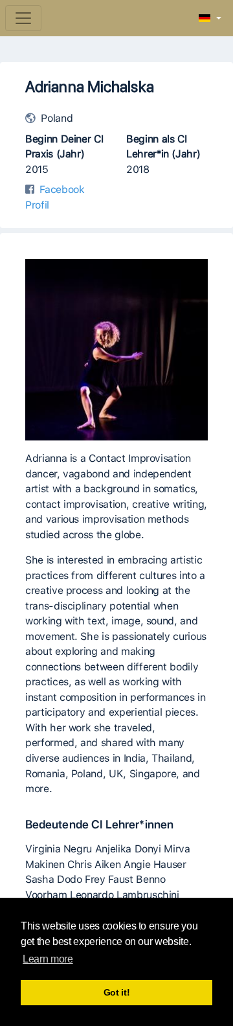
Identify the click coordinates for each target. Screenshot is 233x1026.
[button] (210, 18)
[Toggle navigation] (23, 18)
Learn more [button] (47, 958)
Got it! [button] (117, 992)
